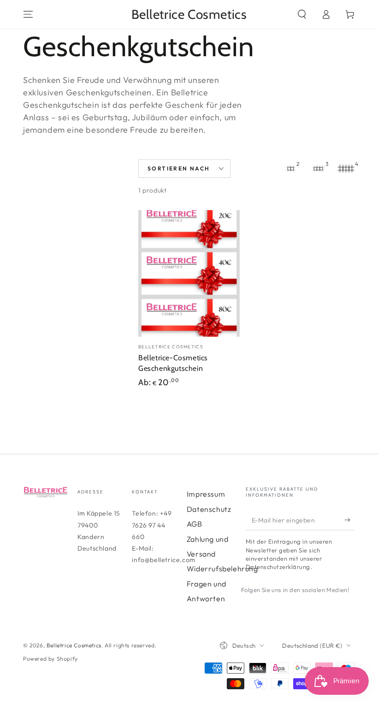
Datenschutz (209, 509)
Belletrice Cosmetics (74, 645)
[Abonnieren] (349, 520)
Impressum (206, 494)
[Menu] (28, 14)
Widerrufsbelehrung (222, 568)
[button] (302, 14)
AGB (194, 523)
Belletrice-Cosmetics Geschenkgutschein (173, 363)
